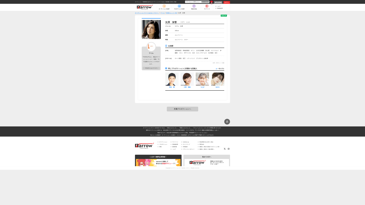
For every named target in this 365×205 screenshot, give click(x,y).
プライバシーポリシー (188, 149)
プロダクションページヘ (151, 68)
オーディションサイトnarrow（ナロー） (180, 168)
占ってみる (205, 1)
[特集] (194, 7)
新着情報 (174, 146)
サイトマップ (186, 144)
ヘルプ (218, 6)
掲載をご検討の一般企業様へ (207, 149)
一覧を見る (220, 68)
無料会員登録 (218, 2)
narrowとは (186, 142)
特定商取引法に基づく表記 (206, 142)
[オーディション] (164, 7)
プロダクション (163, 144)
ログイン (226, 2)
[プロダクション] (179, 7)
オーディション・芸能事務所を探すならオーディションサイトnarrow (150, 1)
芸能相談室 (220, 8)
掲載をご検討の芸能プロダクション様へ (210, 146)
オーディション (163, 142)
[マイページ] (207, 7)
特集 (160, 146)
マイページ (175, 142)
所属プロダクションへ (182, 109)
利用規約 (185, 146)
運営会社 (202, 144)
